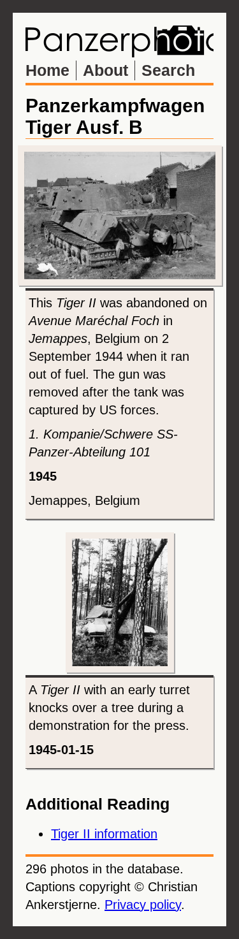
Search (168, 70)
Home (47, 70)
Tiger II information (104, 834)
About (105, 70)
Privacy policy (143, 905)
